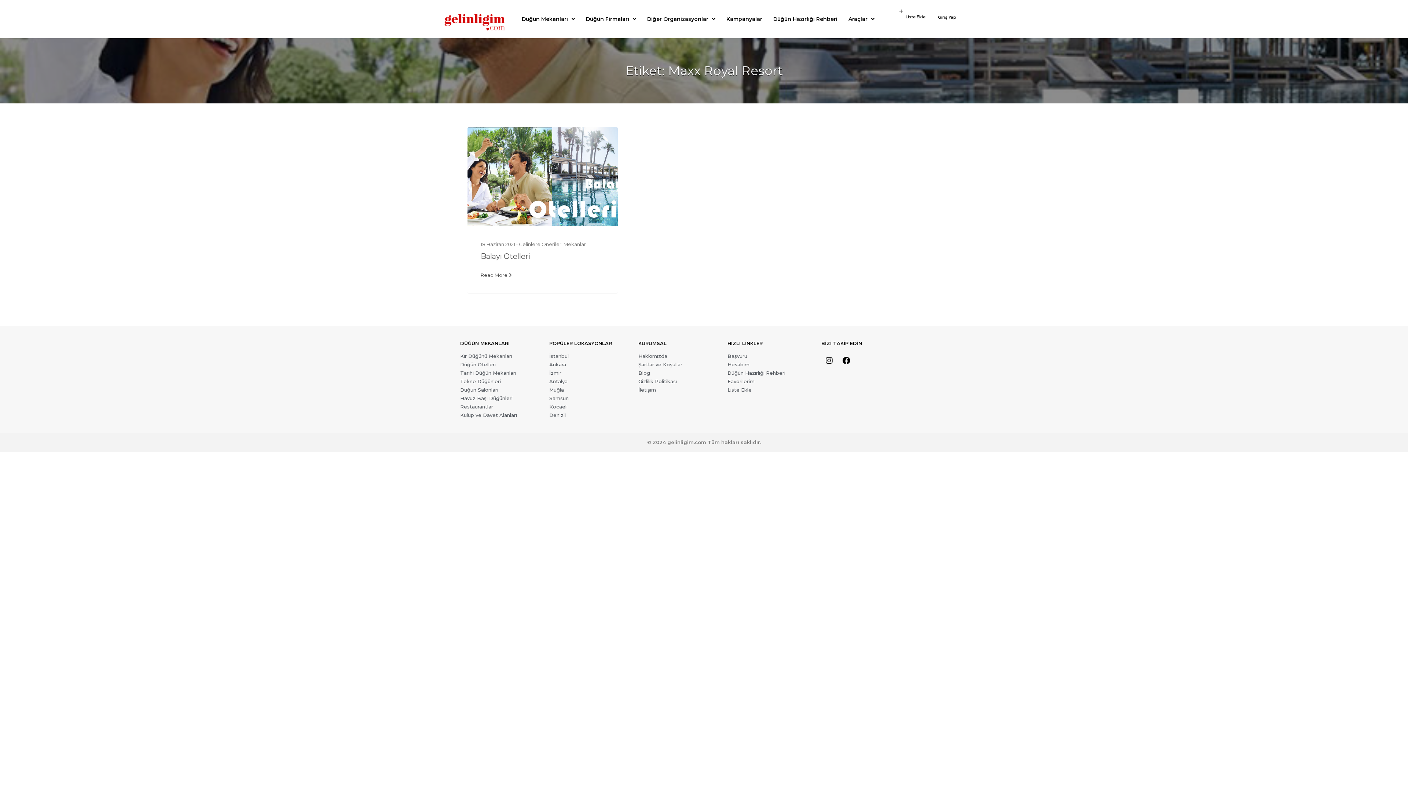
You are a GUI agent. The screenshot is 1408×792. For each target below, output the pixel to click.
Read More (494, 275)
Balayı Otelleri (505, 256)
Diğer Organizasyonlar (677, 19)
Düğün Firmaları (607, 19)
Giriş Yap (947, 17)
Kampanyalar (744, 19)
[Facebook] (846, 360)
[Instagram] (829, 360)
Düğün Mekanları (545, 19)
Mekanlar (575, 244)
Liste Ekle (915, 17)
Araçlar (858, 19)
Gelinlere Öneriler (540, 244)
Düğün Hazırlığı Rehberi (805, 19)
